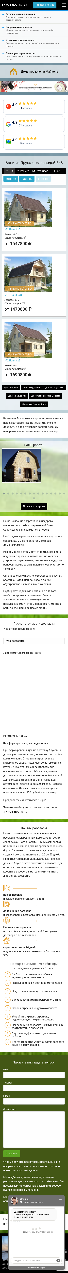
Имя (5, 1069)
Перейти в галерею (33, 506)
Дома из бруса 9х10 (54, 387)
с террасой (11, 179)
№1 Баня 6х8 (12, 229)
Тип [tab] (11, 171)
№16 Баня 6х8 (13, 295)
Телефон (7, 1082)
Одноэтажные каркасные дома (45, 396)
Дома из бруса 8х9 (31, 387)
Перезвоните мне (44, 4)
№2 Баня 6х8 (12, 360)
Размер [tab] (24, 171)
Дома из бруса (11, 387)
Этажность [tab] (42, 171)
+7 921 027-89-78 (14, 5)
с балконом (26, 179)
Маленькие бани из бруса (34, 404)
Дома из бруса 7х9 (17, 396)
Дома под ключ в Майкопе (39, 71)
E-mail (6, 1096)
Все (57, 171)
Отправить (12, 1153)
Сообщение (9, 1109)
